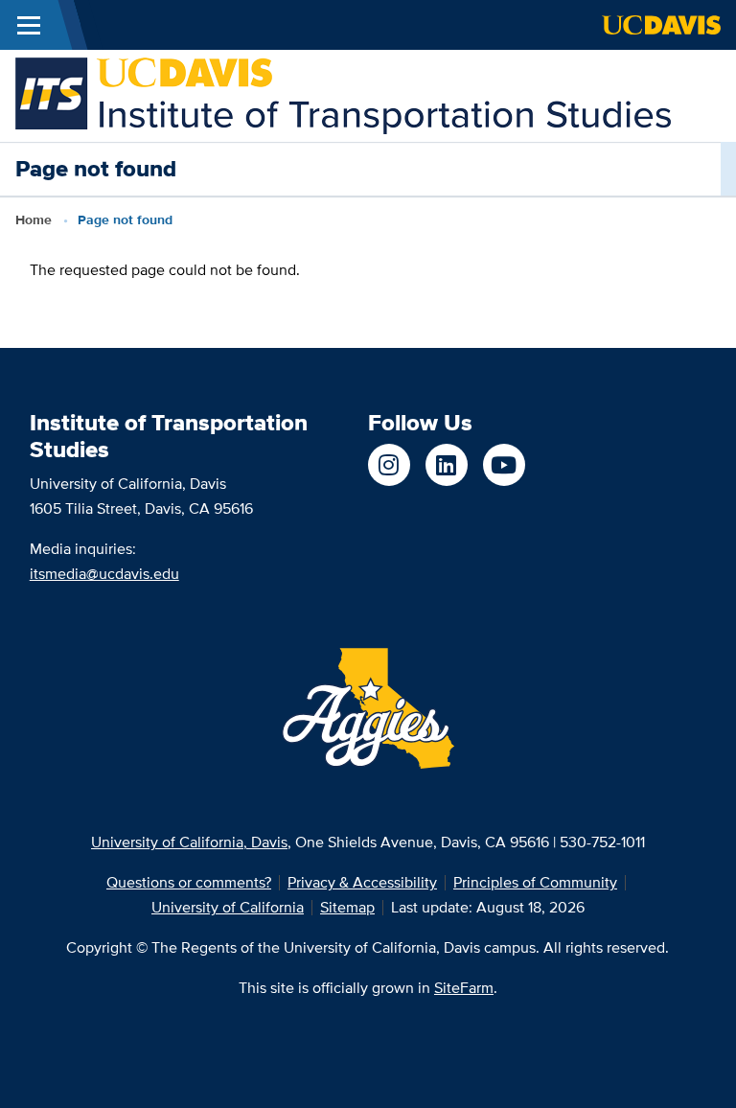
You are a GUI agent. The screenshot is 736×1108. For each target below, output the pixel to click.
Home (33, 219)
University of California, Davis (189, 842)
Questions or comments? (188, 882)
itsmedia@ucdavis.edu (104, 574)
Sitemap (347, 907)
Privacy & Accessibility (362, 882)
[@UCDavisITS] (504, 465)
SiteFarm (464, 988)
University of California (227, 907)
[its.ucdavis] (389, 465)
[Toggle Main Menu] (29, 25)
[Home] (343, 94)
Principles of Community (535, 882)
